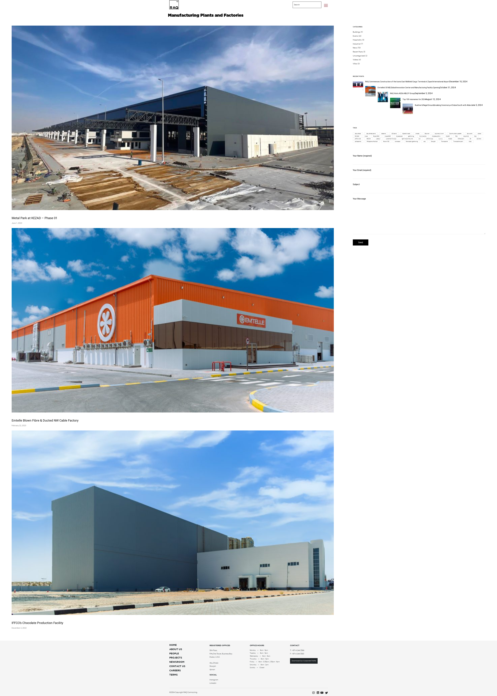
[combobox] (304, 5)
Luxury (441, 139)
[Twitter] (326, 693)
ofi (470, 139)
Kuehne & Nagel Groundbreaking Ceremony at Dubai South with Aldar (443, 105)
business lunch (439, 133)
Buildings (356, 32)
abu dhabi (358, 133)
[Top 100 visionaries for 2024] (395, 107)
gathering (411, 136)
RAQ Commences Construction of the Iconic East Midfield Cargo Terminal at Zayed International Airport (407, 81)
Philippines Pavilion (372, 141)
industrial (466, 136)
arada (417, 133)
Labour (378, 139)
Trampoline (444, 141)
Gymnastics (422, 136)
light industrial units (407, 139)
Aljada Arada (406, 133)
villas (470, 141)
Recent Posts (358, 52)
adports (383, 133)
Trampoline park (458, 141)
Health (448, 136)
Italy (475, 136)
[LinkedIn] (317, 693)
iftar (456, 136)
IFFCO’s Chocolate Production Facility (37, 623)
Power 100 (386, 141)
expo (366, 136)
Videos (355, 60)
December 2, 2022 (19, 628)
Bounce (427, 133)
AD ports (394, 133)
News (355, 48)
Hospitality (357, 40)
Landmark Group (391, 139)
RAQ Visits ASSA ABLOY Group (402, 93)
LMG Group (429, 139)
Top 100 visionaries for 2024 (414, 99)
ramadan (397, 141)
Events (355, 36)
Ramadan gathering (412, 141)
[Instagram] (313, 693)
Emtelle (357, 136)
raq (424, 141)
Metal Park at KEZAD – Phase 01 (34, 218)
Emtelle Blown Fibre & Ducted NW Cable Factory (45, 420)
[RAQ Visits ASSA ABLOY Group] (383, 101)
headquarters (436, 136)
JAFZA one (358, 139)
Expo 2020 (376, 136)
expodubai (399, 136)
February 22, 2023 (19, 425)
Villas (355, 64)
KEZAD (369, 139)
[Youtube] (321, 693)
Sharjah (433, 141)
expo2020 (388, 136)
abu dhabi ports (371, 133)
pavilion (479, 139)
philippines (358, 141)
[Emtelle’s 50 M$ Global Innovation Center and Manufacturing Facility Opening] (370, 95)
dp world (469, 133)
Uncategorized (359, 56)
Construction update (455, 133)
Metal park (461, 139)
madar (450, 139)
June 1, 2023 (17, 223)
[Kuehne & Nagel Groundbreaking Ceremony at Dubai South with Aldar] (408, 113)
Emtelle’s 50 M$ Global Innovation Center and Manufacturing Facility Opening (409, 87)
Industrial (356, 44)
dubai (479, 133)
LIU (420, 139)
